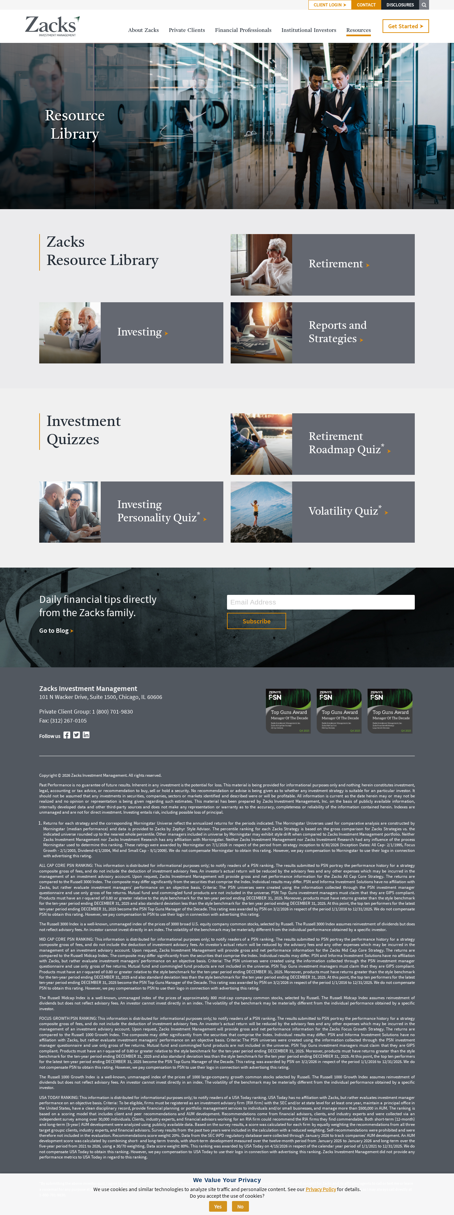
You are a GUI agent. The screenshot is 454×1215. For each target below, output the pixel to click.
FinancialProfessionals (243, 30)
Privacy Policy (321, 1189)
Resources (358, 30)
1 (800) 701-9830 (112, 711)
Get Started (403, 26)
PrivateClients (187, 30)
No (240, 1206)
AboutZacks (143, 30)
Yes (218, 1206)
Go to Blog (54, 630)
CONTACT (366, 5)
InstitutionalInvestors (309, 30)
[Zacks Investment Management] (52, 26)
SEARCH (424, 5)
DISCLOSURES (400, 5)
